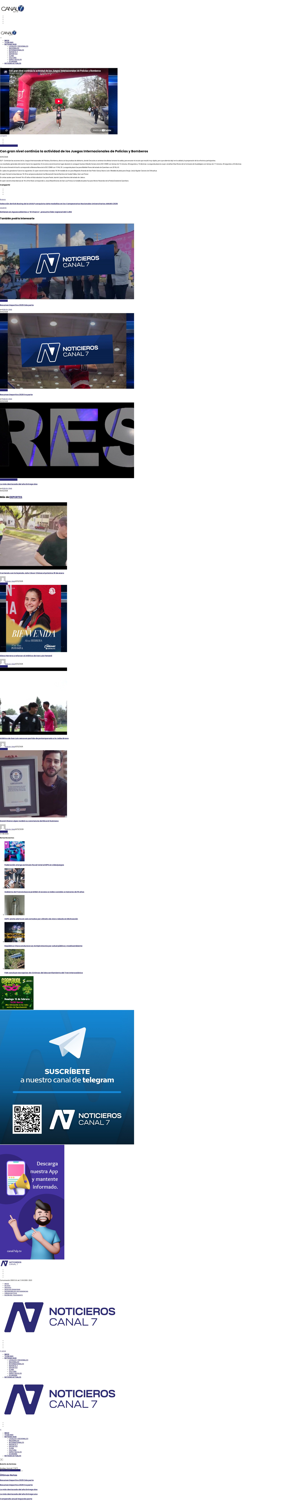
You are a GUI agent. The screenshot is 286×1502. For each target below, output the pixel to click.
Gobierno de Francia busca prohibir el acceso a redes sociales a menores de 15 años (44, 892)
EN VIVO (7, 1285)
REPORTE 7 (13, 52)
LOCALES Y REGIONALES (18, 46)
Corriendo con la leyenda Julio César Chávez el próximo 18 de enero (32, 573)
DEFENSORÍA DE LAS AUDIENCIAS (16, 1291)
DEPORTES (13, 54)
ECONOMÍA (13, 62)
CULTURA (12, 58)
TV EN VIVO (8, 42)
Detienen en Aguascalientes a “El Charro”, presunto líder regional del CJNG (36, 212)
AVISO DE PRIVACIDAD (12, 1289)
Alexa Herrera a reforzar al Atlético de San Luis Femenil (26, 655)
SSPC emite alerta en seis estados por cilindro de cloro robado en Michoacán (41, 919)
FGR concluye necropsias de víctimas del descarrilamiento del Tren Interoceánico (43, 972)
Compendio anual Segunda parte (16, 1499)
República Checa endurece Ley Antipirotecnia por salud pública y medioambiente (43, 946)
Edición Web (7, 309)
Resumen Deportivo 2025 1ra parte (16, 394)
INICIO (6, 41)
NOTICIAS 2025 (10, 44)
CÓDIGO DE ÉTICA (10, 1293)
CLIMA (11, 56)
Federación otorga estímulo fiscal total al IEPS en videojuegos (34, 865)
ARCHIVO (7, 1287)
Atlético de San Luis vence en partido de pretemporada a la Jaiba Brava (34, 738)
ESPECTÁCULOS (15, 60)
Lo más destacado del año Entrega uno (19, 1494)
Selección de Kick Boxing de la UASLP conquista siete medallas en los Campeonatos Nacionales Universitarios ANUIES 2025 (59, 203)
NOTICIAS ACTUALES (12, 63)
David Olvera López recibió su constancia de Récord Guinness (29, 821)
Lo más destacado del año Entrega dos (19, 484)
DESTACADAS (13, 146)
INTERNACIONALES (16, 50)
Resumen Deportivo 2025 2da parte (17, 305)
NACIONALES (14, 48)
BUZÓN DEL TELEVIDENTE (13, 1295)
